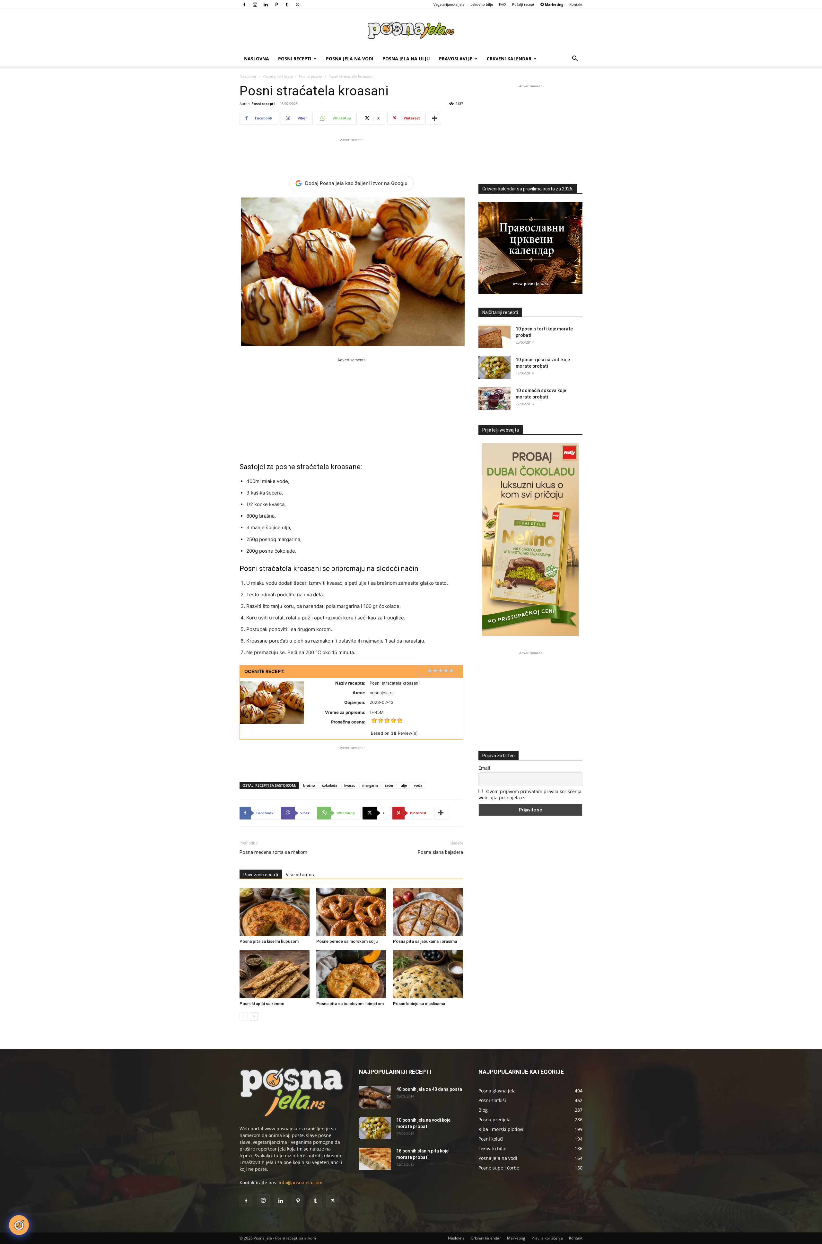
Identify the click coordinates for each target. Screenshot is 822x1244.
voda (418, 785)
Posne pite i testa (277, 76)
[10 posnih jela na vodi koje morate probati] (494, 367)
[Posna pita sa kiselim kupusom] (275, 912)
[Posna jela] (411, 30)
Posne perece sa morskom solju (347, 941)
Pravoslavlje (455, 59)
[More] (434, 118)
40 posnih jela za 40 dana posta (429, 1089)
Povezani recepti (260, 874)
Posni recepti (294, 59)
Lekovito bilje (481, 4)
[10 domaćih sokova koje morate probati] (494, 398)
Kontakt (575, 4)
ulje (404, 785)
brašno (309, 785)
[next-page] (254, 1016)
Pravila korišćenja (547, 1238)
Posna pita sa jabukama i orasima (425, 941)
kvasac (349, 785)
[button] (574, 59)
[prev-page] (244, 1016)
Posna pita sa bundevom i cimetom (350, 1003)
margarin (370, 785)
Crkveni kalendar (509, 59)
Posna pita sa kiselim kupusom (269, 941)
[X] (297, 4)
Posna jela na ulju (406, 59)
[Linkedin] (265, 4)
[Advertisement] (351, 152)
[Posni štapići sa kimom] (275, 974)
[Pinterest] (276, 4)
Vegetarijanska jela (448, 4)
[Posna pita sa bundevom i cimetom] (351, 974)
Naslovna (256, 59)
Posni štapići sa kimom (262, 1003)
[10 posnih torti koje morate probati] (494, 337)
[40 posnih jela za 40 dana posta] (375, 1097)
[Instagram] (255, 4)
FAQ (502, 4)
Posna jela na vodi (349, 59)
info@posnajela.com (300, 1182)
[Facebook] (244, 4)
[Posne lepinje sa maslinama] (428, 974)
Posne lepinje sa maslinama (419, 1003)
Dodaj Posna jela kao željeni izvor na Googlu (356, 183)
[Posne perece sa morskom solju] (351, 912)
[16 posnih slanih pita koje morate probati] (375, 1159)
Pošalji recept (523, 4)
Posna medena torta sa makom (273, 852)
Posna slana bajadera (440, 852)
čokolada (329, 785)
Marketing (516, 1238)
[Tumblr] (287, 4)
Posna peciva (310, 76)
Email (484, 768)
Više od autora (301, 874)
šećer (389, 785)
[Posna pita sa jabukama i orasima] (428, 912)
